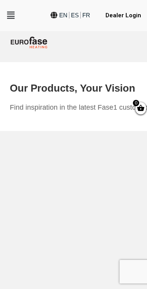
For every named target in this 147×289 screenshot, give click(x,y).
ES (75, 15)
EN (63, 15)
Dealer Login (123, 15)
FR (86, 15)
